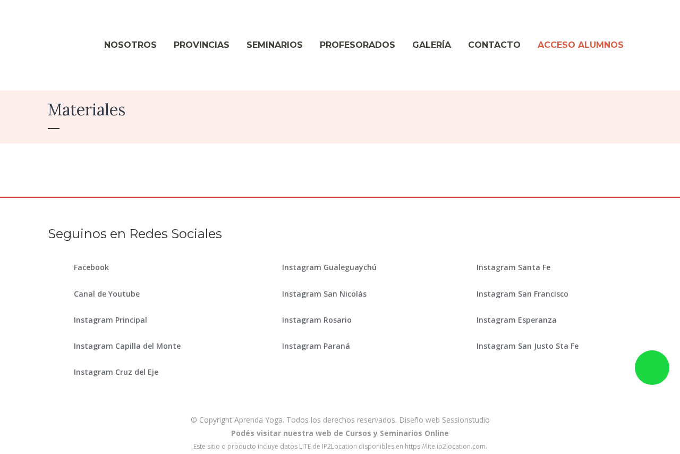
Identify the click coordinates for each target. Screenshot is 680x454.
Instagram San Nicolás (324, 294)
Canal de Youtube (107, 294)
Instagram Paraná (316, 346)
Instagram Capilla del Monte (127, 346)
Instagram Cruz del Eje (116, 372)
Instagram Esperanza (517, 320)
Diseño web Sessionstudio (444, 420)
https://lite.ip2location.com (445, 446)
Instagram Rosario (317, 320)
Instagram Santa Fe (513, 267)
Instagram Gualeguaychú (329, 267)
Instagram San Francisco (522, 294)
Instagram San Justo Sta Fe (528, 346)
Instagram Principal (110, 320)
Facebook (91, 267)
